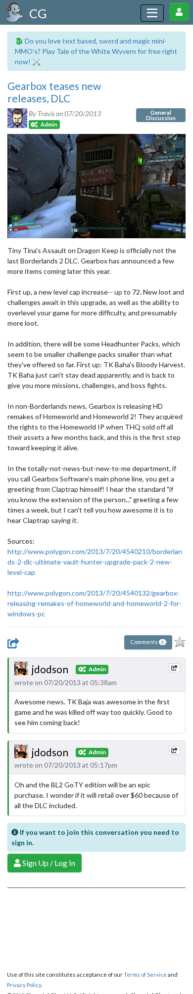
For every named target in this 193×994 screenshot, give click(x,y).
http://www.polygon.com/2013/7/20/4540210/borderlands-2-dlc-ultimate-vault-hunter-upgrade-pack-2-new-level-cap (94, 561)
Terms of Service (145, 974)
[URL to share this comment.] (174, 667)
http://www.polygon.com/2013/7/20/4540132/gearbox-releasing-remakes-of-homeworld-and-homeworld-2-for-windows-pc (94, 603)
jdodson (50, 669)
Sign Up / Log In (48, 862)
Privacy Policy (24, 985)
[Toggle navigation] (152, 13)
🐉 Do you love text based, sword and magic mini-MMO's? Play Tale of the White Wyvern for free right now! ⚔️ (96, 51)
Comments (147, 642)
